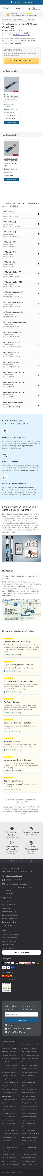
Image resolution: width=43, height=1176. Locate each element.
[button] (1, 14)
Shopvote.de (31, 15)
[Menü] (39, 7)
